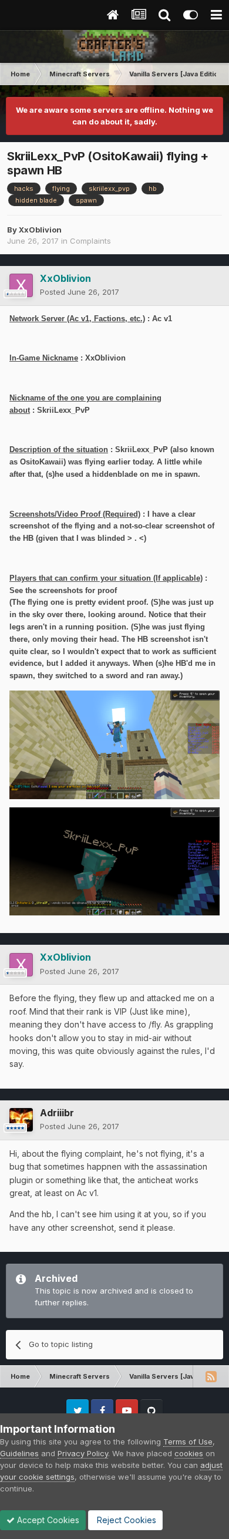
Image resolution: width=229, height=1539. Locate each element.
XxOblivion (40, 229)
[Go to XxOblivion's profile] (21, 285)
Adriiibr (57, 1113)
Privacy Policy (83, 1453)
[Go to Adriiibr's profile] (21, 1119)
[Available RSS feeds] (211, 1376)
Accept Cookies (47, 1520)
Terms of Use (188, 1441)
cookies (188, 1453)
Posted (79, 292)
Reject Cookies (125, 1520)
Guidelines (19, 1453)
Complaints (90, 240)
